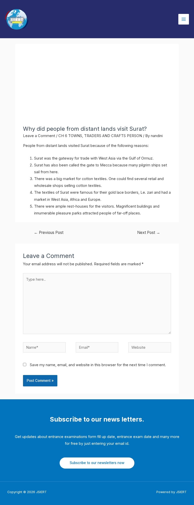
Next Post (148, 232)
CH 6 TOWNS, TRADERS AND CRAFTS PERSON (100, 136)
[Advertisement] (97, 87)
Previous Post (48, 232)
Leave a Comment (39, 136)
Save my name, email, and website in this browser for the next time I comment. (98, 365)
